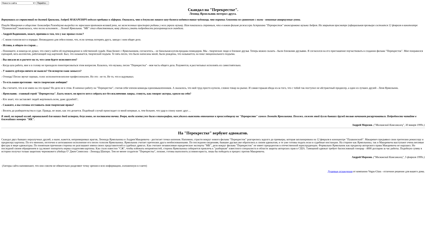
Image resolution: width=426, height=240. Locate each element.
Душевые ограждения (340, 171)
